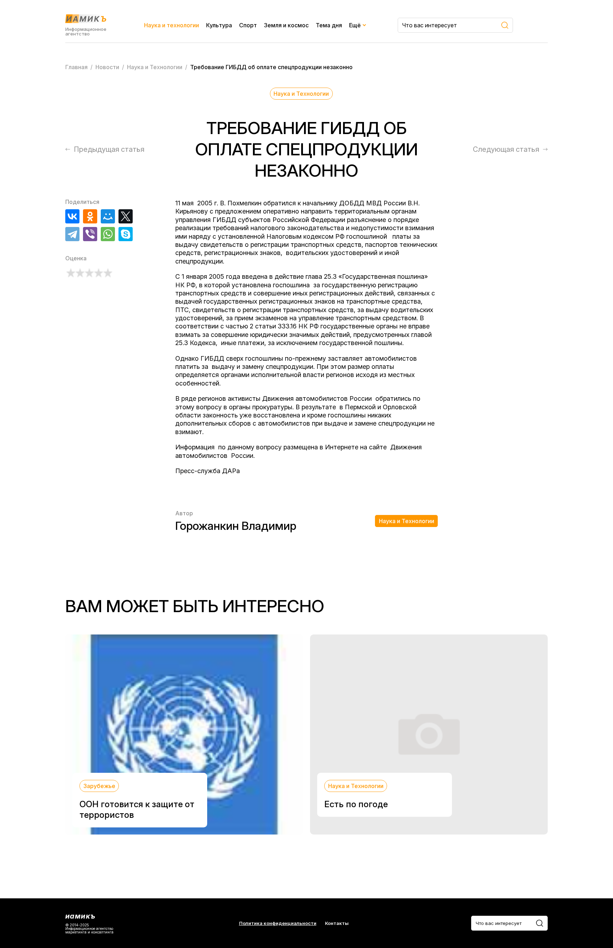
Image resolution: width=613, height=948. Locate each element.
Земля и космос (286, 25)
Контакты (337, 923)
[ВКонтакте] (72, 216)
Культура (219, 25)
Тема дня (329, 25)
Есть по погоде (356, 804)
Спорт (248, 25)
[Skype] (125, 234)
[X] (125, 216)
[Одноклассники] (90, 216)
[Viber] (90, 234)
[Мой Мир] (108, 216)
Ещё (355, 25)
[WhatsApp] (108, 234)
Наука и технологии (171, 25)
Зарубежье (99, 785)
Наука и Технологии (301, 93)
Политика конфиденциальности (277, 923)
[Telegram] (72, 234)
